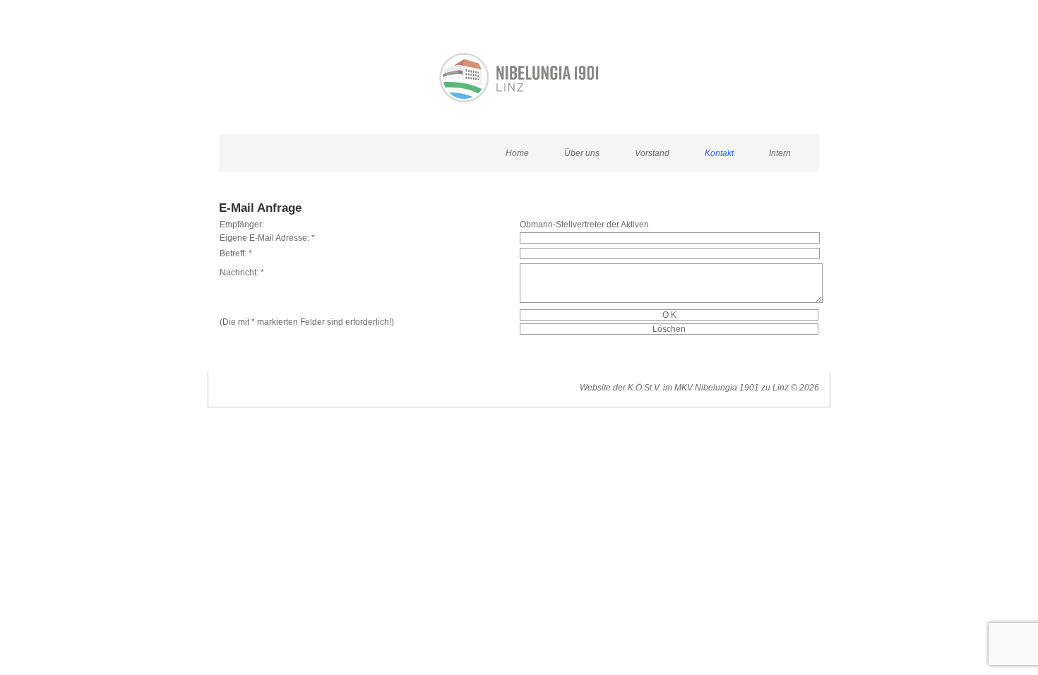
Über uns (581, 153)
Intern (780, 153)
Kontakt (719, 153)
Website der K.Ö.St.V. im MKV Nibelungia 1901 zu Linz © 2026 (699, 388)
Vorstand (652, 153)
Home (517, 153)
